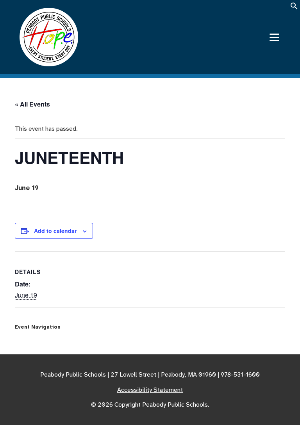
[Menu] (274, 37)
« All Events (32, 104)
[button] (294, 8)
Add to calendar (55, 231)
